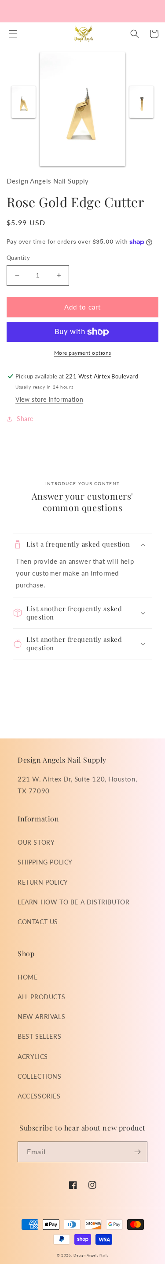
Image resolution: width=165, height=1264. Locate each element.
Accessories (39, 1096)
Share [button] (25, 418)
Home (27, 977)
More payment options (82, 352)
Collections (40, 1076)
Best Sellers (39, 1036)
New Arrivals (41, 1016)
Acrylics (33, 1056)
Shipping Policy (45, 862)
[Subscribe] (137, 1152)
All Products (41, 997)
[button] (13, 33)
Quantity (18, 257)
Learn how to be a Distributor (73, 902)
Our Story (36, 842)
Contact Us (38, 921)
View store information (49, 399)
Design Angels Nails (90, 1255)
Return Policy (43, 882)
